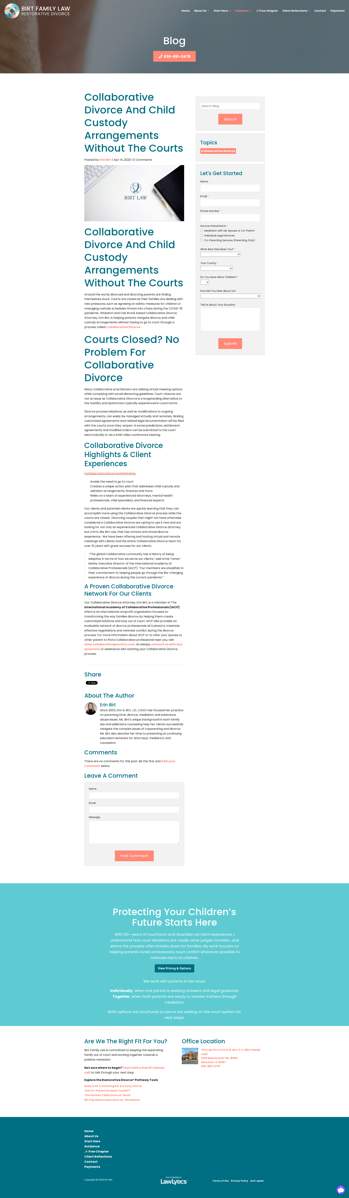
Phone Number (210, 211)
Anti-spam (257, 1180)
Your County (209, 263)
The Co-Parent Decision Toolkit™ (107, 1090)
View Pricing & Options (174, 968)
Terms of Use (220, 1180)
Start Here (221, 11)
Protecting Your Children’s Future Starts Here (174, 917)
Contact (320, 11)
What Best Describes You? (218, 249)
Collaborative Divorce (218, 151)
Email (92, 803)
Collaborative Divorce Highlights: (110, 473)
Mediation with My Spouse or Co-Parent (229, 230)
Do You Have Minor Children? (219, 277)
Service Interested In (214, 226)
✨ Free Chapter (267, 11)
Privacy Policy (239, 1180)
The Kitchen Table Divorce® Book (107, 1095)
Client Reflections (294, 11)
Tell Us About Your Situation (217, 305)
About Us (200, 11)
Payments (337, 11)
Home (186, 11)
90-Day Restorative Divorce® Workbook (112, 1100)
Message (94, 817)
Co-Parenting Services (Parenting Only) (229, 240)
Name (93, 789)
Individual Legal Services (219, 235)
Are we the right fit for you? (125, 1041)
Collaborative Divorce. (123, 327)
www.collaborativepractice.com (109, 644)
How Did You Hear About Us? (218, 291)
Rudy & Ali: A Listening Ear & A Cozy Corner (113, 1086)
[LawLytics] (174, 1181)
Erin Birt (105, 160)
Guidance (242, 11)
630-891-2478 (177, 56)
